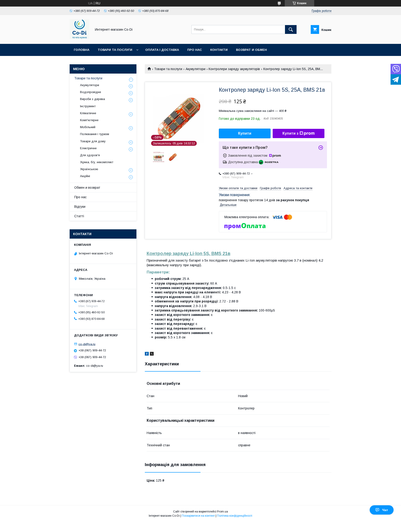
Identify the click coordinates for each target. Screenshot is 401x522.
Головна (81, 50)
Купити (244, 133)
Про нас (194, 50)
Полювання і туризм (94, 134)
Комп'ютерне (89, 120)
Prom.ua (222, 511)
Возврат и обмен (251, 50)
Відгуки (79, 206)
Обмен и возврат (87, 187)
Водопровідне (90, 92)
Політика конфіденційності (234, 515)
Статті (79, 216)
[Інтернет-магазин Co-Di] (79, 38)
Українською (89, 169)
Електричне (88, 148)
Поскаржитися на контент (198, 515)
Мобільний (87, 127)
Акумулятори (195, 69)
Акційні (85, 176)
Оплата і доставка (162, 50)
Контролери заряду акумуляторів (234, 69)
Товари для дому (93, 141)
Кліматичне (88, 113)
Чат (385, 510)
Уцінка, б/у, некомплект (96, 162)
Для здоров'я (90, 155)
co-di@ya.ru (86, 344)
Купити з (290, 133)
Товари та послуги (115, 50)
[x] (152, 354)
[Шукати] (291, 29)
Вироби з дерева (92, 99)
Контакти (219, 50)
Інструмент (88, 106)
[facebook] (147, 354)
